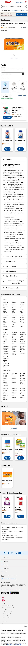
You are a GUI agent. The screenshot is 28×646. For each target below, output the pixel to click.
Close (25, 626)
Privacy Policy (10, 644)
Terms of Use (18, 644)
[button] (22, 95)
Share (24, 27)
